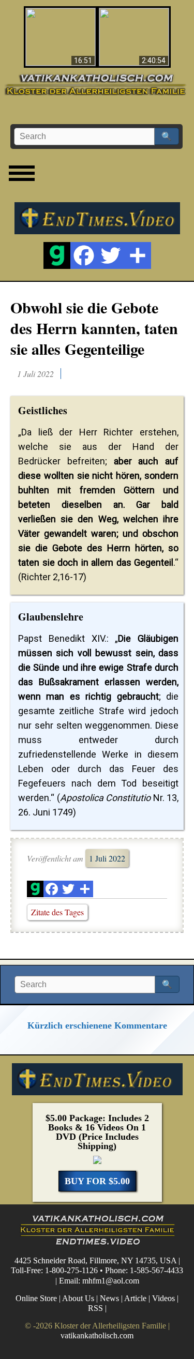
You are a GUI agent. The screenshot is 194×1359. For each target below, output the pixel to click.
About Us (78, 1298)
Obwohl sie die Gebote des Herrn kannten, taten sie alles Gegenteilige (94, 328)
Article (135, 1298)
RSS (95, 1308)
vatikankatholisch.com (97, 1335)
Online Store (36, 1298)
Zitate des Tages (57, 912)
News (109, 1298)
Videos (163, 1298)
